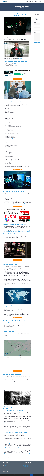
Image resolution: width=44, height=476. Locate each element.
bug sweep (10, 449)
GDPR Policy (24, 464)
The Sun (28, 230)
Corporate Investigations (22, 203)
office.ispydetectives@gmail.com (10, 59)
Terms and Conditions (26, 463)
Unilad (21, 231)
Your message (35, 32)
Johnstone (12, 35)
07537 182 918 (37, 18)
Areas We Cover (25, 466)
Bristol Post (23, 231)
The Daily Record (17, 231)
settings (27, 475)
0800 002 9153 (20, 58)
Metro (13, 231)
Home (27, 1)
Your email (35, 25)
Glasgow (18, 362)
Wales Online (28, 231)
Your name (35, 22)
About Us (30, 1)
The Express (7, 231)
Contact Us (40, 1)
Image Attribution (25, 465)
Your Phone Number (36, 29)
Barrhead (23, 362)
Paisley (15, 63)
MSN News (10, 231)
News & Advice (36, 1)
